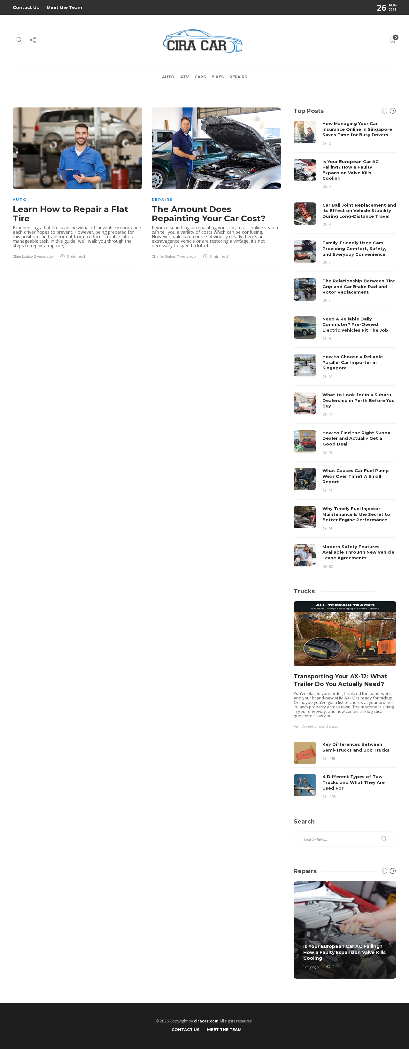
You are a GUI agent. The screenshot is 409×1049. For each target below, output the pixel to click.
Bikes (218, 77)
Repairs (238, 77)
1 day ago (311, 967)
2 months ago (326, 726)
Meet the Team (64, 7)
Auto (168, 77)
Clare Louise (23, 256)
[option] (345, 345)
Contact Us (26, 7)
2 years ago (43, 256)
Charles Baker (163, 256)
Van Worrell (303, 726)
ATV (184, 77)
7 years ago (186, 256)
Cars (200, 77)
